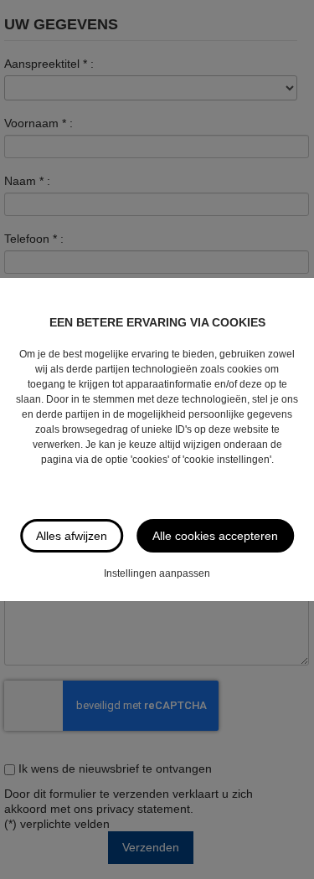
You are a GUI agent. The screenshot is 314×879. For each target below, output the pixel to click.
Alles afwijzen (71, 535)
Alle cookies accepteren (215, 535)
